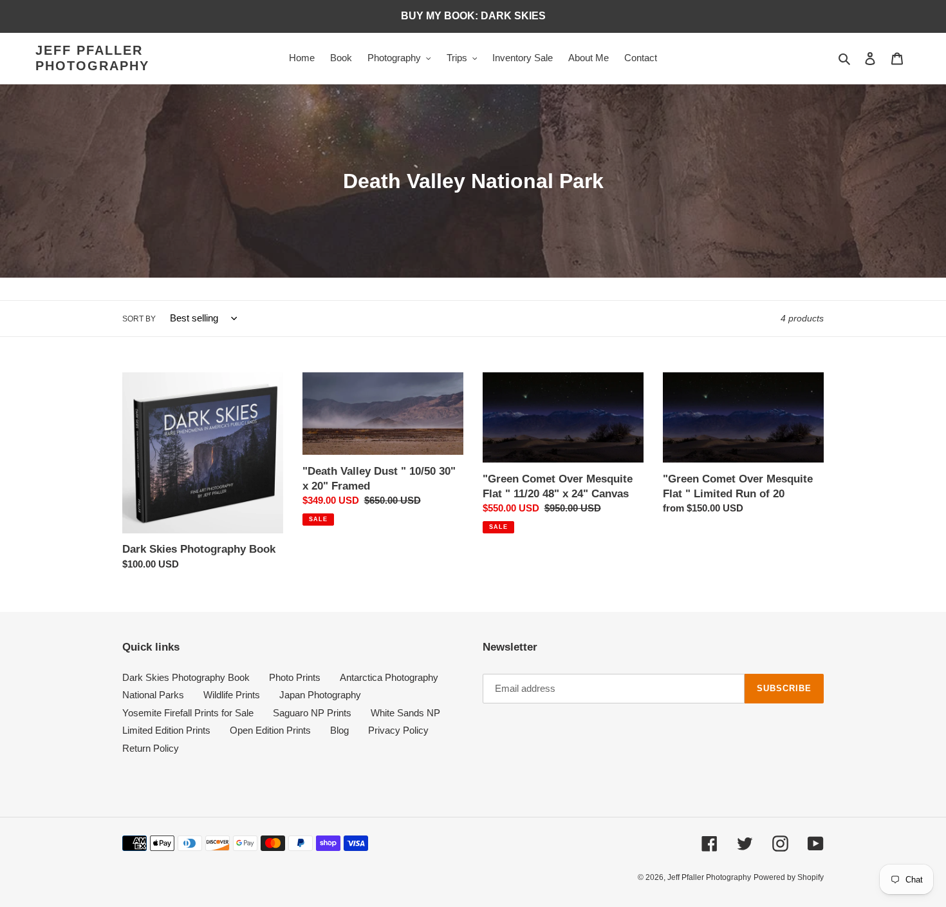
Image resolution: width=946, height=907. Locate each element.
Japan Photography (320, 694)
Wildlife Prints (231, 694)
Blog (339, 730)
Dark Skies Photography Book (186, 677)
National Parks (153, 694)
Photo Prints (294, 677)
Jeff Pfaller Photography (92, 58)
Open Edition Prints (270, 730)
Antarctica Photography (389, 677)
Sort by (139, 318)
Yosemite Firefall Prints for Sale (188, 712)
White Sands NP (405, 712)
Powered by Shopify (789, 877)
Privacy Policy (398, 730)
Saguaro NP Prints (312, 712)
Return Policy (150, 748)
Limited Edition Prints (166, 730)
